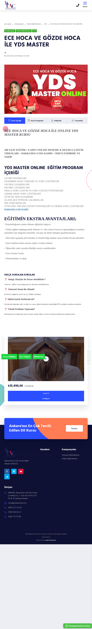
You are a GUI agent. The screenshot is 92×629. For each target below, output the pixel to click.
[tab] (14, 120)
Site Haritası (46, 537)
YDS (45, 24)
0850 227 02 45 (15, 507)
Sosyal (4, 357)
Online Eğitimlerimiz (34, 24)
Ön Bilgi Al (46, 398)
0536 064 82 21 (14, 512)
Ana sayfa (7, 24)
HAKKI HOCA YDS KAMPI (16, 209)
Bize (21, 357)
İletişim (74, 428)
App (35, 357)
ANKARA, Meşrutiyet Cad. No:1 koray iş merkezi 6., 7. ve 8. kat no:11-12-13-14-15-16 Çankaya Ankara (22, 495)
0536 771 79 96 (14, 516)
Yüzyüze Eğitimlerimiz (70, 455)
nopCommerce (50, 540)
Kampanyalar (18, 24)
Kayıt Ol (46, 393)
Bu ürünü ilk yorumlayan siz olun (17, 55)
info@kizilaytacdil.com (17, 503)
